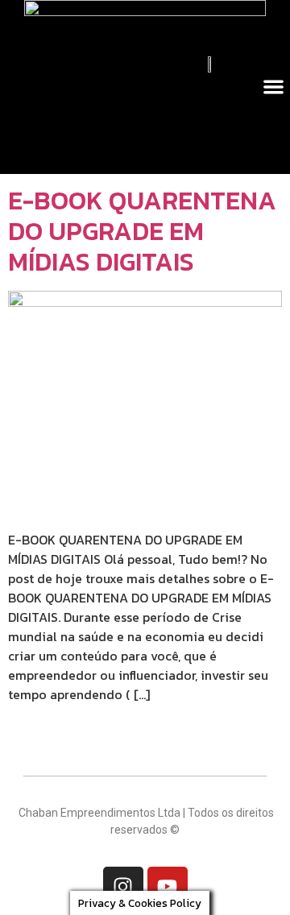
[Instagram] (123, 887)
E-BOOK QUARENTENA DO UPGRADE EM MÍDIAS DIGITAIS (142, 231)
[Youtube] (167, 887)
